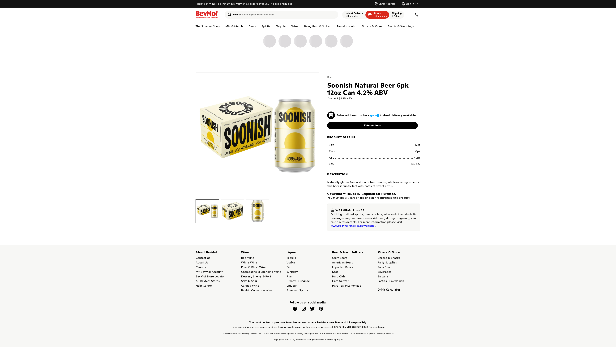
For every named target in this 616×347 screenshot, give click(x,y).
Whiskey (292, 272)
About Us (202, 262)
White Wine (249, 262)
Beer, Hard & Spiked (317, 26)
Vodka (291, 262)
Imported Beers (342, 267)
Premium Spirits (297, 290)
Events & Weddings (401, 26)
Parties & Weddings (390, 281)
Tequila (281, 26)
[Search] (228, 14)
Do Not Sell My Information (274, 333)
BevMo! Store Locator (210, 276)
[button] (409, 4)
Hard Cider (339, 276)
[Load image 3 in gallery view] (257, 211)
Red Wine (247, 258)
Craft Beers (339, 258)
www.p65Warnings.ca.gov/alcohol (353, 225)
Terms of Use (254, 333)
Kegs (335, 272)
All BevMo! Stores (208, 281)
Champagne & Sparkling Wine (261, 272)
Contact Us (203, 258)
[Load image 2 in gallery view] (232, 211)
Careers (201, 267)
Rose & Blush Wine (253, 267)
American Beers (342, 262)
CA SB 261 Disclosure (358, 333)
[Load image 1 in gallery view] (207, 211)
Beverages (384, 272)
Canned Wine (250, 285)
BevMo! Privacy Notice (299, 333)
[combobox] (281, 14)
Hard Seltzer (340, 281)
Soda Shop (384, 267)
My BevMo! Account (209, 272)
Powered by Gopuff (334, 339)
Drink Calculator (389, 289)
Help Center (204, 285)
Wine (294, 26)
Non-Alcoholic (346, 26)
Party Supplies (387, 262)
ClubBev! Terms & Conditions (235, 333)
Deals (252, 26)
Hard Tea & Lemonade (346, 285)
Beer (330, 77)
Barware (382, 276)
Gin (289, 267)
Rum (289, 276)
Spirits (266, 26)
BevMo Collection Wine (257, 290)
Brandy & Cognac (298, 281)
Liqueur (292, 285)
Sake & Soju (249, 281)
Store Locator (375, 333)
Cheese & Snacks (388, 258)
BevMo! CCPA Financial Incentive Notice (329, 333)
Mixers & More (372, 26)
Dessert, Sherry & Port (256, 276)
